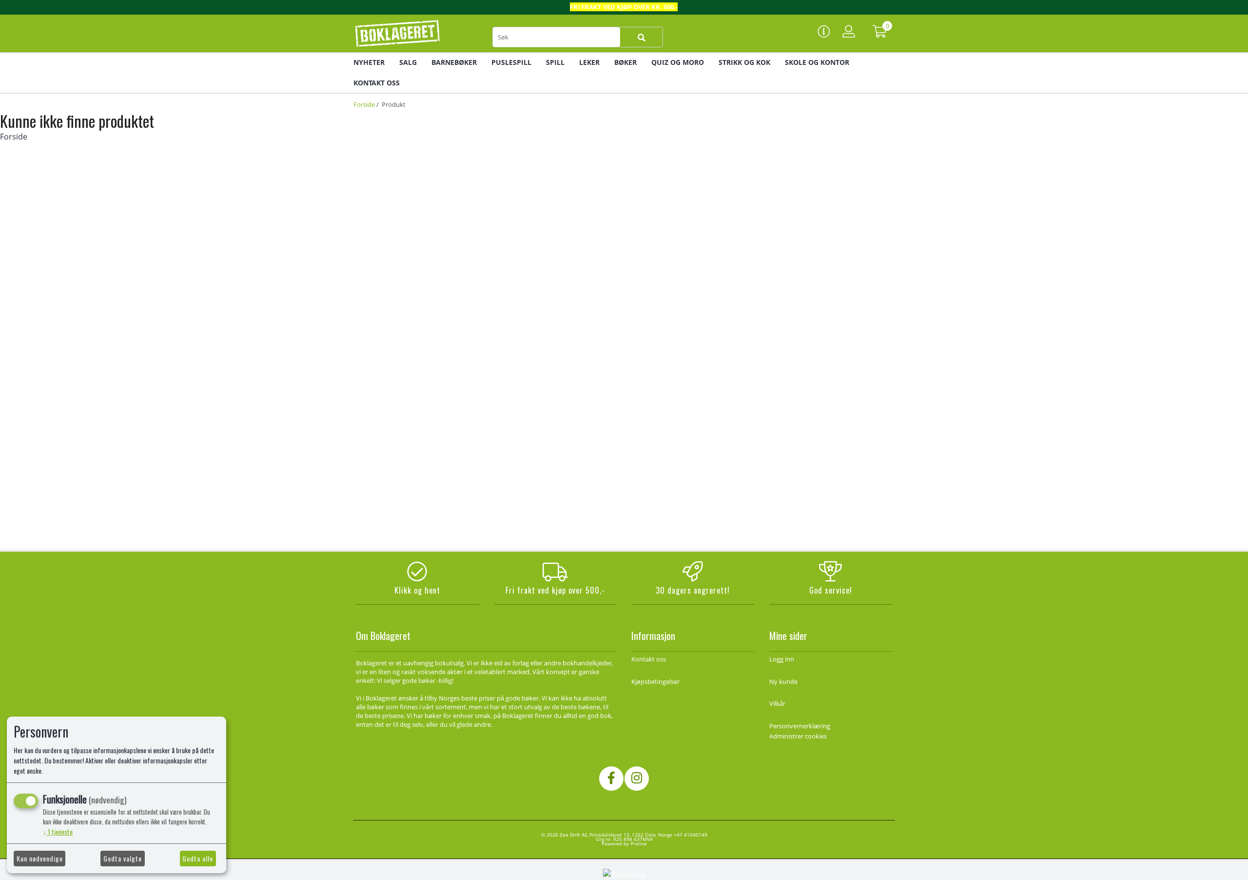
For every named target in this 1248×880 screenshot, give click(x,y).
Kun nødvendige (40, 858)
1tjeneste (58, 831)
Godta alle (197, 858)
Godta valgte (122, 858)
